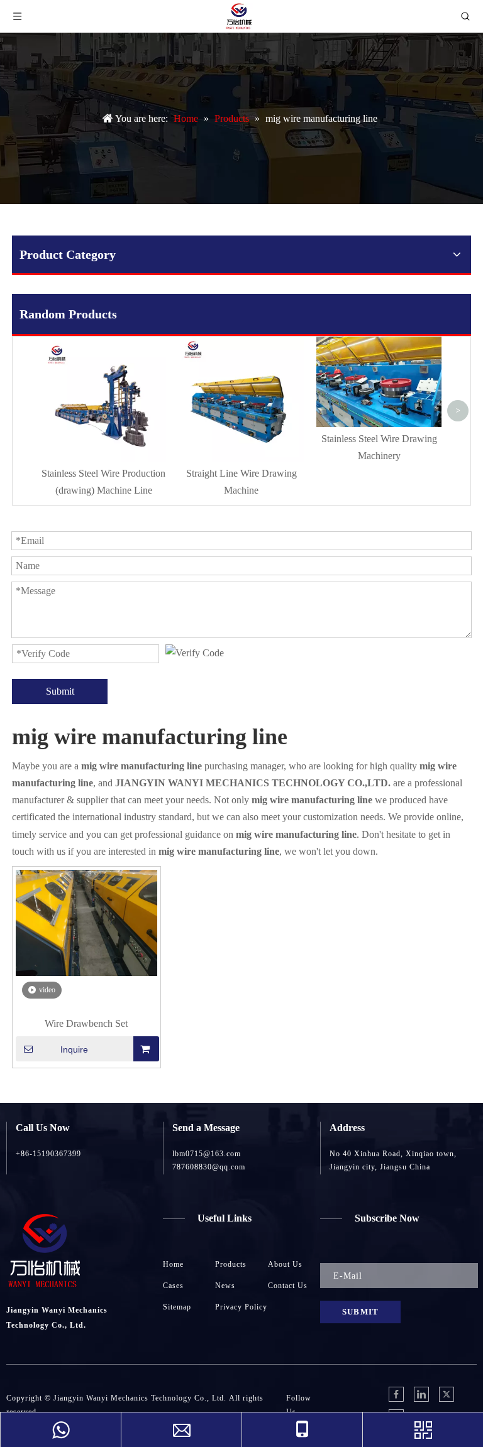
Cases (173, 1285)
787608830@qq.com (208, 1166)
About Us (285, 1264)
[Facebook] (396, 1394)
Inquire (74, 1049)
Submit (60, 691)
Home (173, 1264)
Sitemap (177, 1307)
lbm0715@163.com (206, 1153)
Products (231, 1264)
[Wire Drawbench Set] (86, 921)
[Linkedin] (421, 1394)
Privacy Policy (241, 1307)
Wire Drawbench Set (86, 1023)
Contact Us (288, 1285)
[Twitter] (446, 1394)
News (225, 1285)
